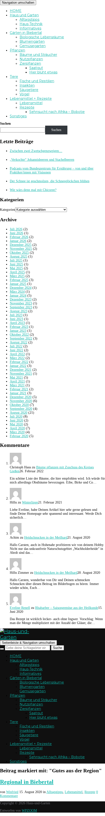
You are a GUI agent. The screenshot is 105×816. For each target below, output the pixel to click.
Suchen (5, 123)
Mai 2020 (16, 424)
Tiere (14, 76)
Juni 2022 (16, 350)
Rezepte (27, 107)
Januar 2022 (18, 366)
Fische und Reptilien (37, 81)
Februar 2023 (19, 327)
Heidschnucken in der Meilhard (45, 537)
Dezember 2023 (21, 299)
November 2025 (21, 249)
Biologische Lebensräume (42, 37)
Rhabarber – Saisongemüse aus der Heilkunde (66, 608)
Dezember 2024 (21, 288)
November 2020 (21, 401)
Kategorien (7, 210)
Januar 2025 (18, 284)
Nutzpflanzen (31, 59)
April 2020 (17, 428)
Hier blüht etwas (43, 72)
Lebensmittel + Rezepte (31, 98)
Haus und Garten (24, 15)
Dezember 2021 (21, 370)
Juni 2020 (16, 420)
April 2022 (17, 354)
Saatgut (36, 68)
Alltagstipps (29, 19)
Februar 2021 (19, 389)
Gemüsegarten (33, 46)
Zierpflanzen (30, 63)
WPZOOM (29, 810)
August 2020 (18, 412)
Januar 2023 (18, 330)
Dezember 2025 (21, 245)
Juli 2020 (16, 416)
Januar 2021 (18, 393)
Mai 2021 (16, 377)
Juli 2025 (16, 260)
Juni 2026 (16, 233)
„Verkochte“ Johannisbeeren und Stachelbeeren (42, 159)
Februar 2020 (19, 436)
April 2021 (17, 381)
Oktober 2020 (19, 405)
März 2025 (17, 276)
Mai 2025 (16, 268)
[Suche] (2, 649)
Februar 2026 (19, 237)
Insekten (27, 85)
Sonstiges (18, 116)
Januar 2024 (18, 295)
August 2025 (18, 256)
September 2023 (21, 307)
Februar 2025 (19, 280)
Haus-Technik (31, 24)
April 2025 (17, 272)
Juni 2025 (16, 264)
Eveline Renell (20, 608)
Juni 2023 (16, 319)
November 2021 (21, 373)
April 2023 (17, 323)
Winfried (12, 792)
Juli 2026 (16, 229)
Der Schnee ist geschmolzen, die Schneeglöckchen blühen (49, 181)
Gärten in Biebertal (26, 32)
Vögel (24, 94)
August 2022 (18, 342)
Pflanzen (17, 50)
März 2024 (17, 291)
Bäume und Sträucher (38, 54)
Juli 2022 (16, 346)
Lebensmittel (31, 103)
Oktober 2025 (19, 252)
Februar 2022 (19, 362)
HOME (15, 11)
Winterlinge (30, 502)
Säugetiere (29, 90)
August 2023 (18, 311)
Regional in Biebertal (26, 782)
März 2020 (17, 432)
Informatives (30, 28)
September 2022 (21, 338)
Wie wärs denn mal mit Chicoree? (33, 190)
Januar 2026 (18, 241)
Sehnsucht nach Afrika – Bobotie (57, 112)
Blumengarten (32, 41)
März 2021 (17, 385)
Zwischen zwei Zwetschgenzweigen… (36, 151)
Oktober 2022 (19, 334)
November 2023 (21, 303)
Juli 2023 (16, 315)
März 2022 (17, 358)
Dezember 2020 (21, 397)
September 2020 (21, 409)
